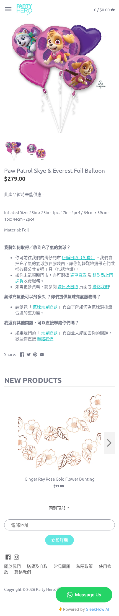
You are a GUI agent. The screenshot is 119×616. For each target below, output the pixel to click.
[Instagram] (16, 556)
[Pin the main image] (35, 353)
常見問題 (62, 566)
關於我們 (12, 566)
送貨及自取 (37, 566)
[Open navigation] (8, 9)
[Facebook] (8, 556)
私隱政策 (84, 566)
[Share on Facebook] (22, 353)
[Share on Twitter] (29, 353)
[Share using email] (42, 353)
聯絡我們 (22, 571)
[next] (109, 443)
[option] (14, 151)
